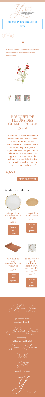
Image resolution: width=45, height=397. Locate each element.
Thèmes (16, 49)
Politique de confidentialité (23, 341)
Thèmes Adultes (27, 49)
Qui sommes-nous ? (22, 318)
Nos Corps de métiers (22, 322)
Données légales (22, 337)
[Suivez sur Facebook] (5, 35)
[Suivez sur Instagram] (11, 35)
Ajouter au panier (27, 179)
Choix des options (13, 278)
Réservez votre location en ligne (23, 24)
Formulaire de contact (23, 371)
